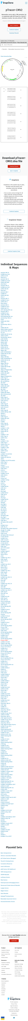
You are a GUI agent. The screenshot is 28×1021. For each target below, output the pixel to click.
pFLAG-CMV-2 (4, 677)
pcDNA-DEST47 (4, 493)
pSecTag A (3, 484)
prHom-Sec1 (4, 478)
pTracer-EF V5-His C (6, 659)
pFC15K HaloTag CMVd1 (6, 625)
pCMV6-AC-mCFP (5, 779)
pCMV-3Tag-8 (4, 455)
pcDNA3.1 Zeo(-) (5, 635)
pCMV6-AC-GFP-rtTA (6, 734)
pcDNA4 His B (4, 655)
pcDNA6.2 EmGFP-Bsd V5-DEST (8, 797)
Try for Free (14, 940)
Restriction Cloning (19, 964)
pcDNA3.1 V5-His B (5, 616)
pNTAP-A (3, 413)
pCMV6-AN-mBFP (5, 373)
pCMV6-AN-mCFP (5, 379)
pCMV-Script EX (4, 540)
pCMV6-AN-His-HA (5, 360)
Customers (3, 983)
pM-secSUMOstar (5, 381)
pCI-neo (3, 332)
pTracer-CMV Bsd (5, 633)
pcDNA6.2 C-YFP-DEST (6, 778)
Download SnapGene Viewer (14, 251)
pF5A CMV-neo (4, 593)
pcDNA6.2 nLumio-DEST (7, 823)
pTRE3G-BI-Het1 (5, 770)
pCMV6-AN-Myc (4, 405)
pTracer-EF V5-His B (6, 653)
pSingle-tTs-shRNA (5, 530)
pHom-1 (3, 297)
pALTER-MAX (4, 344)
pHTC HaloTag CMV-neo (6, 310)
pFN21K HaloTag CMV (6, 735)
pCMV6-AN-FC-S (5, 308)
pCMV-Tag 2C (4, 565)
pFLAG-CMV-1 (4, 671)
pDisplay (3, 502)
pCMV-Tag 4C (4, 604)
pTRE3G (2, 757)
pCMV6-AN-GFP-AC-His (6, 334)
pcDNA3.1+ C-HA (4, 434)
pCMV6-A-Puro (4, 663)
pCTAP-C (3, 483)
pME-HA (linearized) (6, 394)
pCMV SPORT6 (4, 339)
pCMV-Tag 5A (4, 611)
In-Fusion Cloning (18, 970)
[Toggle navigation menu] (26, 3)
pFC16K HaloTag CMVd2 (6, 638)
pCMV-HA (3, 481)
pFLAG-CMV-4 (4, 690)
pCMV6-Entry (4, 437)
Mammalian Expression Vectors (8, 899)
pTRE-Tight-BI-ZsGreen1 (7, 731)
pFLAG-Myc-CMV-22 (5, 723)
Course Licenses (18, 954)
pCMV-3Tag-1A (4, 365)
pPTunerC (3, 452)
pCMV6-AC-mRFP (5, 799)
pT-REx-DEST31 (4, 543)
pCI (1, 326)
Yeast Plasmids (4, 893)
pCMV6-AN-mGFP (5, 386)
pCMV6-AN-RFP (4, 425)
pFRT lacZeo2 (4, 800)
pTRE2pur (3, 750)
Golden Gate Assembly (20, 976)
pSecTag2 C (3, 517)
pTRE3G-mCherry (5, 795)
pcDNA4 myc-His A (5, 687)
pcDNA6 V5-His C (5, 313)
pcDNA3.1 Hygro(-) (5, 551)
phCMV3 (3, 826)
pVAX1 (2, 808)
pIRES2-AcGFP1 (4, 335)
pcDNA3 (3, 421)
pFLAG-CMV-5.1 (4, 697)
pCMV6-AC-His (4, 753)
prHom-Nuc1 (4, 472)
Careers (3, 992)
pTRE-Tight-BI (4, 711)
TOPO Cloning (18, 974)
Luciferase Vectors (5, 877)
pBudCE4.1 (3, 415)
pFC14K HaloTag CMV (6, 612)
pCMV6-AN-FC (4, 301)
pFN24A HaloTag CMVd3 (6, 768)
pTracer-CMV (4, 627)
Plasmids (4, 49)
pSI (1, 523)
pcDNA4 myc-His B (5, 693)
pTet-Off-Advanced (5, 588)
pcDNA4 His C (4, 661)
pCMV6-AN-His (4, 347)
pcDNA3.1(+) (4, 506)
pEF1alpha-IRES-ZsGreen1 (7, 535)
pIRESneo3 (3, 368)
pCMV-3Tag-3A (4, 403)
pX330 (2, 815)
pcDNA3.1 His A (4, 525)
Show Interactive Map (6, 56)
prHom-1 (3, 465)
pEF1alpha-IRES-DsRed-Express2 (9, 528)
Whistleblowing (14, 1015)
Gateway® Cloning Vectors (7, 896)
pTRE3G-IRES (4, 789)
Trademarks (14, 1013)
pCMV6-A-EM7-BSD (5, 643)
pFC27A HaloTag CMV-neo (7, 658)
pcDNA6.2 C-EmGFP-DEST (7, 771)
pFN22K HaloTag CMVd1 (6, 748)
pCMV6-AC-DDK (4, 689)
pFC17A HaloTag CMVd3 (6, 645)
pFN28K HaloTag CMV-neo (7, 787)
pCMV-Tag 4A (4, 591)
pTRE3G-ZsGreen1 (5, 802)
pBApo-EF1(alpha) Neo (6, 369)
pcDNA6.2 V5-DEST (5, 829)
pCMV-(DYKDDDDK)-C (6, 352)
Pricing (16, 952)
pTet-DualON (4, 575)
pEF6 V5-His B (4, 561)
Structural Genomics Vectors (8, 901)
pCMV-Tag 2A (4, 552)
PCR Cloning (17, 972)
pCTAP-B (3, 476)
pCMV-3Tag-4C (4, 436)
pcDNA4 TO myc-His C (6, 726)
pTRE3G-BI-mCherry (6, 776)
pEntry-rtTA (4, 574)
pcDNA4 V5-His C (5, 745)
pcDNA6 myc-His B (5, 280)
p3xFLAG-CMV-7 (4, 292)
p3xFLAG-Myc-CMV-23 (6, 318)
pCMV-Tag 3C (4, 585)
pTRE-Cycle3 (4, 685)
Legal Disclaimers (14, 1005)
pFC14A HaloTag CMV (6, 606)
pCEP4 (2, 319)
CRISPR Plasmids (5, 874)
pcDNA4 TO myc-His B (6, 719)
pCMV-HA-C (3, 488)
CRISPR (3, 970)
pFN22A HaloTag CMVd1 (6, 742)
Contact (3, 994)
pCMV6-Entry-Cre (5, 444)
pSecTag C (3, 497)
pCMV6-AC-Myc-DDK (6, 812)
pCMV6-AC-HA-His (5, 747)
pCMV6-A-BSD (4, 637)
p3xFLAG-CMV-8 (4, 305)
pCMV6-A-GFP (4, 650)
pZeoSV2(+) (3, 821)
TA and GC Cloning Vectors (7, 861)
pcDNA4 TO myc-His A (6, 713)
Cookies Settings (14, 1007)
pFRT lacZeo (4, 794)
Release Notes (4, 957)
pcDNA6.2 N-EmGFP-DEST (7, 804)
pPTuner (3, 439)
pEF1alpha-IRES (5, 515)
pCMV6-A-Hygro (5, 656)
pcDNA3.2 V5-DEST (5, 642)
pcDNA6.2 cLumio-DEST (6, 791)
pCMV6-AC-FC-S (4, 708)
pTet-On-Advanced (5, 601)
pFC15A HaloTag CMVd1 (6, 619)
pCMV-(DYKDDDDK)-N (6, 358)
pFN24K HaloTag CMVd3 (6, 774)
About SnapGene (5, 981)
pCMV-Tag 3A (4, 572)
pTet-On (3, 595)
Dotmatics (3, 988)
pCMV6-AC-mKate (5, 792)
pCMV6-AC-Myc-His (5, 818)
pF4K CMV (3, 586)
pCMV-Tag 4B (4, 598)
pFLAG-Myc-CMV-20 (5, 710)
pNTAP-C (3, 426)
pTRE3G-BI (3, 763)
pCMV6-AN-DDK (5, 295)
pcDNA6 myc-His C (5, 287)
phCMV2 (3, 820)
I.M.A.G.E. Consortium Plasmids (8, 855)
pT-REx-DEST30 (4, 536)
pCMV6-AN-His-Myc (5, 366)
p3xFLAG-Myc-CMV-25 (6, 331)
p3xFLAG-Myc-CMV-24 (6, 324)
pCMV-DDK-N (4, 475)
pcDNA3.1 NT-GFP (5, 596)
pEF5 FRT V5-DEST (5, 548)
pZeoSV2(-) (3, 828)
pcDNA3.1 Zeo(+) (5, 629)
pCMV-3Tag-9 (4, 462)
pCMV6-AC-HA (4, 740)
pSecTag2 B (3, 510)
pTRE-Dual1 (3, 692)
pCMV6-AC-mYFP (5, 825)
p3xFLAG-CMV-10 (5, 272)
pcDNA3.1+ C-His (5, 441)
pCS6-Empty (4, 463)
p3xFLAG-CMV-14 (5, 285)
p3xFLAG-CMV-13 (5, 279)
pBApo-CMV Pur (5, 363)
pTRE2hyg (3, 744)
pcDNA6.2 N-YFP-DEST (6, 810)
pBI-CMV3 (3, 395)
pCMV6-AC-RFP (4, 831)
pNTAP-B (3, 420)
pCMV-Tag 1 (3, 546)
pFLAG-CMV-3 (4, 684)
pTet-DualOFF (4, 569)
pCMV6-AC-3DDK (5, 676)
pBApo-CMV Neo (5, 357)
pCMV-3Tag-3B (4, 410)
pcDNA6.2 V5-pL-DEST (6, 836)
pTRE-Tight (3, 705)
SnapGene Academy (5, 962)
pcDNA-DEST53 (4, 499)
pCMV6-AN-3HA (4, 288)
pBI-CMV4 (3, 402)
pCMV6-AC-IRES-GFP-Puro (7, 766)
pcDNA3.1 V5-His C (5, 622)
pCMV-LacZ (3, 501)
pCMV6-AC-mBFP (5, 773)
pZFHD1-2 (3, 834)
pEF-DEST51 (4, 509)
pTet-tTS (3, 608)
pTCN (2, 556)
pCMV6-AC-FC (4, 701)
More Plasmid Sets (22, 42)
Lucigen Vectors (5, 888)
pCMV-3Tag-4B (4, 429)
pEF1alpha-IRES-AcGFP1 (7, 522)
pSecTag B (3, 491)
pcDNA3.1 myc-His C (5, 570)
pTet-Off (3, 582)
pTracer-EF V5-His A (6, 646)
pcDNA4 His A (4, 648)
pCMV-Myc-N (4, 527)
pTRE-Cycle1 (4, 672)
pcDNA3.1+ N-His (5, 473)
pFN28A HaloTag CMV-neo (7, 781)
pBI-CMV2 (3, 389)
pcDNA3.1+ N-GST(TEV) (6, 454)
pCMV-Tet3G (4, 630)
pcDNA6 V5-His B (5, 306)
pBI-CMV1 (3, 382)
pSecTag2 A (3, 504)
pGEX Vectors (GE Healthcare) (8, 869)
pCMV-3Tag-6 (4, 442)
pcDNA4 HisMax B (5, 674)
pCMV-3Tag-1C (4, 378)
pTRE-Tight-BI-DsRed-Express (8, 724)
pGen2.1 (2, 807)
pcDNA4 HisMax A (5, 667)
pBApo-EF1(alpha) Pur (6, 376)
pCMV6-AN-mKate (5, 392)
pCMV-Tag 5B (4, 617)
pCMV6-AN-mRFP (5, 399)
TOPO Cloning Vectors (6, 872)
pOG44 (2, 433)
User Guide (3, 966)
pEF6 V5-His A (4, 554)
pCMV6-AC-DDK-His (5, 695)
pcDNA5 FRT (4, 752)
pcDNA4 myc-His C (5, 700)
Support (3, 987)
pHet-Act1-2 (4, 277)
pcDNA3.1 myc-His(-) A (6, 577)
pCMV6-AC (3, 669)
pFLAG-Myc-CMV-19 (5, 703)
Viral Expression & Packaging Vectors (10, 882)
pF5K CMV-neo (4, 599)
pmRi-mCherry (4, 400)
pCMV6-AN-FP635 (5, 321)
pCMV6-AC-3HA (4, 682)
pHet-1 (2, 833)
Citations (3, 985)
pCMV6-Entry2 (4, 450)
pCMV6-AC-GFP (4, 727)
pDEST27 (3, 496)
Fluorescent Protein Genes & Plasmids (10, 885)
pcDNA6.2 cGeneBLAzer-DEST (8, 784)
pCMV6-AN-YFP (4, 431)
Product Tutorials (5, 964)
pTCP (2, 562)
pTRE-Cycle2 (4, 679)
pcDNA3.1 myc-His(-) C (6, 590)
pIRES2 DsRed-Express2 (7, 329)
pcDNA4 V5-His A (5, 732)
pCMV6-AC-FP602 (5, 714)
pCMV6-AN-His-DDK (6, 353)
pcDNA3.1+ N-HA (5, 467)
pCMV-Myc (3, 514)
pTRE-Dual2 (4, 698)
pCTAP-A (3, 470)
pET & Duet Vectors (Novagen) (8, 858)
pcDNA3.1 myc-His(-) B (6, 583)
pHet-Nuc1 (3, 290)
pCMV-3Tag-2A (4, 384)
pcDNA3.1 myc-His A (5, 557)
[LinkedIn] (14, 1018)
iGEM (16, 956)
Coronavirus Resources (6, 863)
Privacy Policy (14, 1004)
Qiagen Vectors (4, 890)
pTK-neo (3, 621)
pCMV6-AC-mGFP (5, 786)
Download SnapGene (14, 29)
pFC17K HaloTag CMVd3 (6, 651)
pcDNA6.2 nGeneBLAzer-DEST (8, 816)
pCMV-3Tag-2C (4, 397)
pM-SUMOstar (4, 387)
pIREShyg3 (3, 361)
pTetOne (3, 614)
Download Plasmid (14, 33)
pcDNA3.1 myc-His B (5, 564)
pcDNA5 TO (3, 765)
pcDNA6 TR (3, 293)
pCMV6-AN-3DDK (5, 282)
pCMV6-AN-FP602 (5, 314)
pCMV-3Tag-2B (4, 391)
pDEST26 (3, 489)
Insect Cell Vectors (5, 866)
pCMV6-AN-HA (4, 340)
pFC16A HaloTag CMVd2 (6, 632)
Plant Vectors (4, 880)
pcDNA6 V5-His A (5, 300)
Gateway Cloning (18, 966)
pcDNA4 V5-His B (5, 739)
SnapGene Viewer (5, 952)
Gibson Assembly (18, 968)
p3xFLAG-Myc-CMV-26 (6, 337)
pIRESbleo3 (3, 355)
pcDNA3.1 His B (4, 531)
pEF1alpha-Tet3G (5, 541)
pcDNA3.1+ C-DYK (5, 428)
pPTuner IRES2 (4, 446)
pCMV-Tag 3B (4, 578)
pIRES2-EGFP (4, 342)
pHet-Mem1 (3, 284)
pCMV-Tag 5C (4, 624)
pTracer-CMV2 (4, 640)
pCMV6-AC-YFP (4, 276)
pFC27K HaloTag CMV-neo (7, 664)
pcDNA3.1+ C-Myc (5, 447)
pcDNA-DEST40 (4, 486)
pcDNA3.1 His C (4, 538)
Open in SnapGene (14, 25)
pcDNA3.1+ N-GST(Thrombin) (8, 460)
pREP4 (2, 459)
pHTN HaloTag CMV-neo (7, 316)
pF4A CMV (3, 580)
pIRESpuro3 (4, 374)
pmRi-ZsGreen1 (4, 407)
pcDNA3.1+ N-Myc (5, 480)
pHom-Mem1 (4, 303)
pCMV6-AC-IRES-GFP (6, 760)
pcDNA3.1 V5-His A (5, 609)
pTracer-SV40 (4, 666)
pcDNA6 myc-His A (5, 274)
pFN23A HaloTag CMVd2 (6, 755)
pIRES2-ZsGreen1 (5, 348)
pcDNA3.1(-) (3, 512)
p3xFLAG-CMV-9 (4, 311)
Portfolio (3, 990)
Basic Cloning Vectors (6, 853)
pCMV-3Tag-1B (4, 371)
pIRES (2, 323)
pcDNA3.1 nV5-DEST (5, 603)
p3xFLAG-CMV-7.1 (5, 298)
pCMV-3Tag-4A (4, 423)
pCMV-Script (4, 533)
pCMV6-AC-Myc (4, 805)
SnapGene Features (5, 950)
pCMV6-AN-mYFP (5, 418)
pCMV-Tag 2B (4, 559)
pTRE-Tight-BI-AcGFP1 (6, 718)
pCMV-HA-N (4, 494)
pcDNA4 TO (3, 706)
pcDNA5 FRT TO (4, 758)
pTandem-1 (3, 549)
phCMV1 (3, 813)
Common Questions (5, 968)
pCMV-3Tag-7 (4, 449)
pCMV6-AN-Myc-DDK (6, 412)
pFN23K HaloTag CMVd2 (6, 761)
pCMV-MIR (3, 507)
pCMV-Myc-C (4, 520)
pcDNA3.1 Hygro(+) (5, 544)
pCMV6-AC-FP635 (5, 721)
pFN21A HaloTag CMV (6, 729)
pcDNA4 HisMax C (5, 680)
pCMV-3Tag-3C (4, 416)
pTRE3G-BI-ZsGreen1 (6, 782)
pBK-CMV (3, 408)
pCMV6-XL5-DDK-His (6, 457)
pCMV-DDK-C (4, 468)
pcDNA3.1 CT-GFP (5, 518)
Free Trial (17, 950)
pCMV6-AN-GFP (4, 327)
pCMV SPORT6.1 (4, 345)
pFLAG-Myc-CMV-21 (5, 716)
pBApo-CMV (4, 350)
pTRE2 (2, 737)
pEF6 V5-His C (4, 567)
